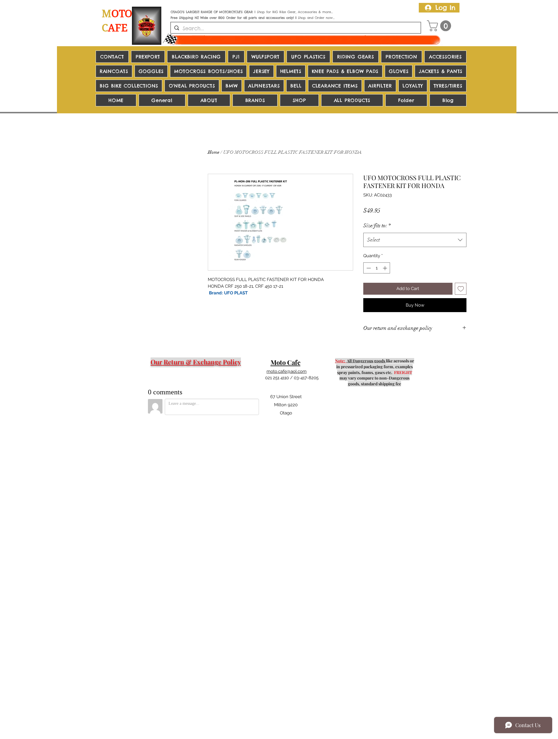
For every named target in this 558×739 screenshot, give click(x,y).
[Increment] (385, 268)
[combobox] (414, 240)
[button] (440, 25)
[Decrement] (368, 268)
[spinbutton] (377, 268)
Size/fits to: (377, 225)
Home (213, 152)
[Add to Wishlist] (461, 289)
